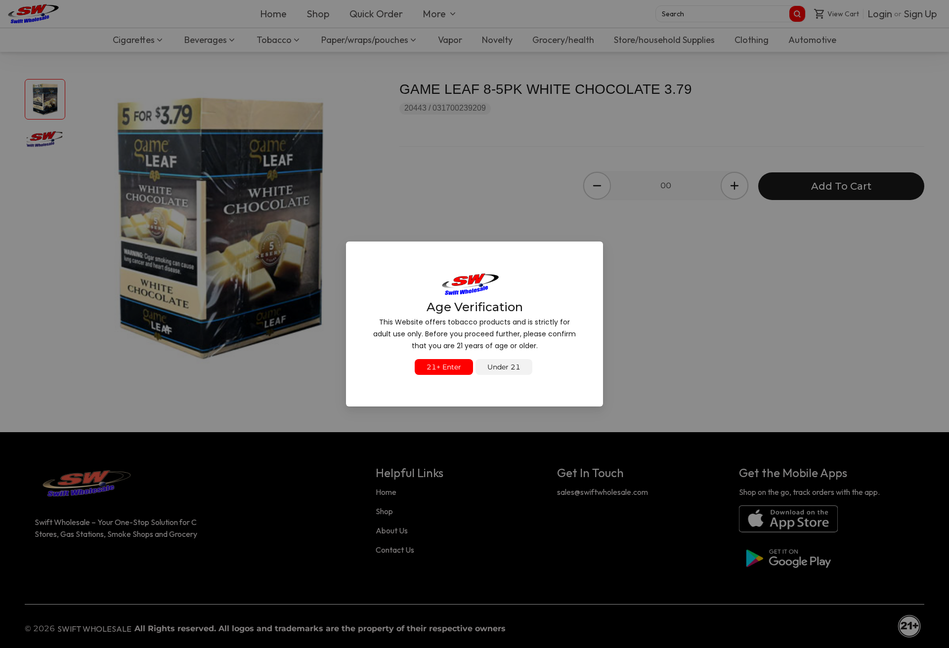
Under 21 (503, 367)
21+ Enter (444, 367)
